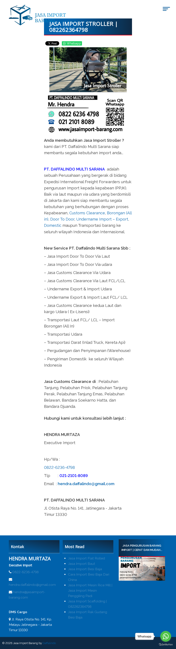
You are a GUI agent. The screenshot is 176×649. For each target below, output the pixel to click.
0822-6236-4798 (59, 467)
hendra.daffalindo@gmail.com (86, 483)
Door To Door (62, 219)
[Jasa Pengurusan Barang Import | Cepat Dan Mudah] (142, 569)
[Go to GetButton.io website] (166, 644)
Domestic (52, 225)
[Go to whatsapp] (165, 636)
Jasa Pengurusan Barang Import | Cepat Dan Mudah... (141, 547)
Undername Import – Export (102, 219)
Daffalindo (49, 643)
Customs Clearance (87, 213)
